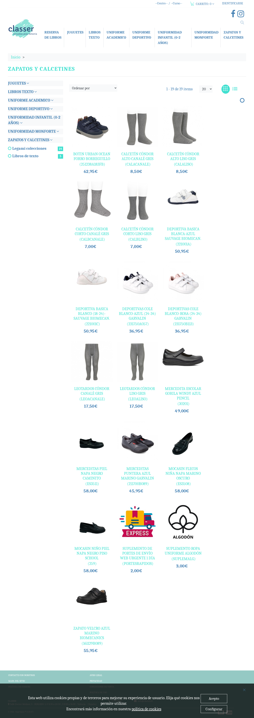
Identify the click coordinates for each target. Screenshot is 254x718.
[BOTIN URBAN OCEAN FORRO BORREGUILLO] (92, 127)
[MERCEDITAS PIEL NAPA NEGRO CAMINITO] (91, 441)
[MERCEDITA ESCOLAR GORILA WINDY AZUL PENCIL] (183, 357)
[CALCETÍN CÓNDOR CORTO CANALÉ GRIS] (92, 202)
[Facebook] (234, 15)
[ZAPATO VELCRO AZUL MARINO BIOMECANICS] (92, 596)
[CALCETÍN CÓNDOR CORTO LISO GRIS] (137, 202)
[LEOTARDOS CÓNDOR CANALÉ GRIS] (92, 361)
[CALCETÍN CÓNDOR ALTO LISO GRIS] (183, 127)
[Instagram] (241, 15)
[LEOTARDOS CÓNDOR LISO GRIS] (137, 361)
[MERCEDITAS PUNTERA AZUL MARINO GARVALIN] (137, 441)
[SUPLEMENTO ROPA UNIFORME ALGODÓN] (183, 521)
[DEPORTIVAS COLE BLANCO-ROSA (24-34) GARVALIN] (183, 281)
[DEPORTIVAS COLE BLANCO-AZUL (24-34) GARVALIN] (137, 281)
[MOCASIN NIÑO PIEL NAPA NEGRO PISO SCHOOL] (91, 521)
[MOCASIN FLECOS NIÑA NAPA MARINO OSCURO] (183, 441)
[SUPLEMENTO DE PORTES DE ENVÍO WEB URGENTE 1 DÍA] (137, 521)
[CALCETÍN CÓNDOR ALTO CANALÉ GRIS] (137, 127)
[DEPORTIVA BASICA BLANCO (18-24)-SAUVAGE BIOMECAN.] (92, 276)
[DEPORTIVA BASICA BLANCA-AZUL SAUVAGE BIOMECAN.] (183, 196)
